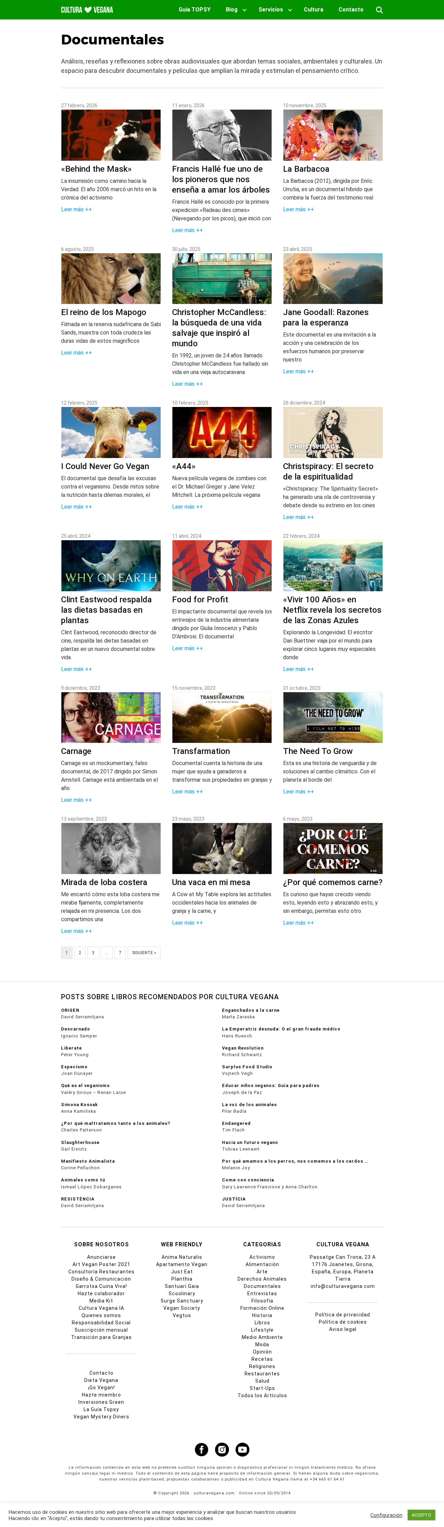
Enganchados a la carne (251, 1010)
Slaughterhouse (80, 1142)
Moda (262, 1344)
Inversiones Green (101, 1402)
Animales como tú (83, 1179)
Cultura (313, 9)
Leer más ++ (76, 209)
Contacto (351, 9)
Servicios (270, 9)
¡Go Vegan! (101, 1387)
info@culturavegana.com (343, 1286)
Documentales (262, 1286)
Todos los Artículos (262, 1395)
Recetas (262, 1359)
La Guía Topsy (101, 1409)
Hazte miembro (101, 1395)
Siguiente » (144, 952)
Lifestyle (262, 1330)
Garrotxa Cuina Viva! (101, 1286)
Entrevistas (262, 1293)
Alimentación (262, 1264)
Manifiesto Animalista (88, 1161)
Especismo (74, 1066)
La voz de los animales (249, 1104)
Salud (262, 1381)
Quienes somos (101, 1315)
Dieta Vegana (101, 1380)
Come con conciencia (248, 1179)
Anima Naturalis (182, 1257)
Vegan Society (181, 1308)
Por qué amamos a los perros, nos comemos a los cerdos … (295, 1161)
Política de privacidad (342, 1314)
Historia (262, 1315)
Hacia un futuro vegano (250, 1142)
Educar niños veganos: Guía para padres (270, 1085)
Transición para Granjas (101, 1337)
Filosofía (262, 1301)
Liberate (71, 1048)
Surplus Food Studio (247, 1066)
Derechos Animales (262, 1279)
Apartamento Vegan (181, 1264)
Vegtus (182, 1315)
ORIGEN (70, 1010)
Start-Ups (262, 1388)
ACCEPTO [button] (421, 1515)
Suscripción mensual (101, 1330)
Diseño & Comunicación (101, 1279)
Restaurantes (262, 1373)
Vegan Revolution (243, 1048)
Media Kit (101, 1301)
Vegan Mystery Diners (101, 1416)
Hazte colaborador (101, 1293)
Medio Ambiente (262, 1337)
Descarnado (75, 1029)
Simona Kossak (79, 1104)
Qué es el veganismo (85, 1085)
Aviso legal (343, 1329)
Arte (262, 1271)
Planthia (182, 1279)
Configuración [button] (386, 1515)
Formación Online (262, 1308)
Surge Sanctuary (182, 1301)
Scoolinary (182, 1293)
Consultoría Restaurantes (101, 1271)
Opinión (262, 1352)
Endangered (236, 1123)
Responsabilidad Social (101, 1322)
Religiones (262, 1366)
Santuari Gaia (182, 1286)
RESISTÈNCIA (78, 1199)
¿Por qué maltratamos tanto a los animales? (115, 1123)
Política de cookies (343, 1322)
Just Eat (182, 1271)
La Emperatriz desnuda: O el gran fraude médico (281, 1029)
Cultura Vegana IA (101, 1308)
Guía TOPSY (195, 9)
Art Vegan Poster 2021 (101, 1264)
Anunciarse (101, 1257)
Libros (262, 1322)
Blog (232, 9)
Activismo (262, 1257)
